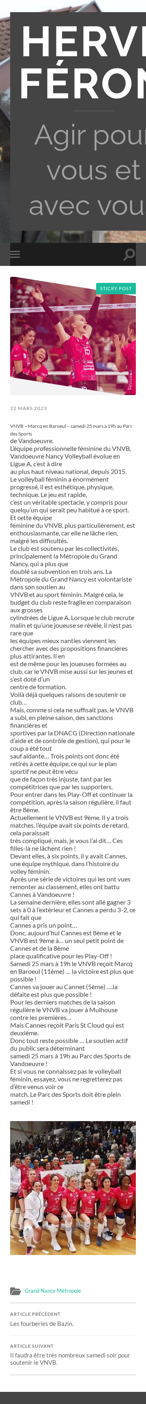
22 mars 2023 (28, 408)
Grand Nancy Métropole (53, 1290)
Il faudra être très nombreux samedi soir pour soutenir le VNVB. (70, 1355)
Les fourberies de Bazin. (41, 1319)
